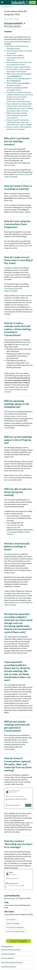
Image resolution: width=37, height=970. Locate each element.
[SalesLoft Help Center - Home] (18, 2)
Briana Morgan (9, 898)
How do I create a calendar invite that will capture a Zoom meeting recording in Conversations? (18, 69)
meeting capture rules (12, 416)
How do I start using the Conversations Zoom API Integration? (15, 57)
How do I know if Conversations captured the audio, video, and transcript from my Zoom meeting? (19, 122)
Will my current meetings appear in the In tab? (19, 79)
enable (13, 158)
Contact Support (18, 941)
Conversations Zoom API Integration (17, 42)
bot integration (23, 344)
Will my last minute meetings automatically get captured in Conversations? (17, 115)
